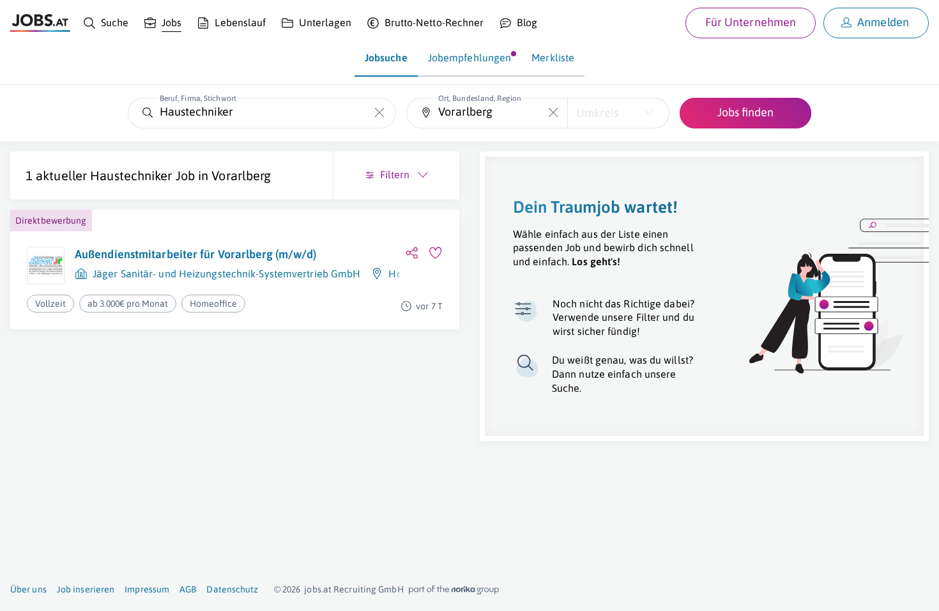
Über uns (28, 589)
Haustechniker (131, 175)
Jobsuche (386, 57)
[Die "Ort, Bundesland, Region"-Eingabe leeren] (553, 113)
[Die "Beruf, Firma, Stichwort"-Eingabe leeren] (380, 113)
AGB (187, 589)
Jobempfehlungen (470, 57)
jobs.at (318, 589)
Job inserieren (85, 589)
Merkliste (552, 57)
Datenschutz (232, 589)
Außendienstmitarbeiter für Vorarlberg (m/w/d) (196, 254)
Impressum (147, 589)
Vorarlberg (241, 175)
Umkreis (597, 113)
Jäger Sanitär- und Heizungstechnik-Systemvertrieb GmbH (226, 273)
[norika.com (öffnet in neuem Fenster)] (454, 589)
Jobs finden (745, 112)
